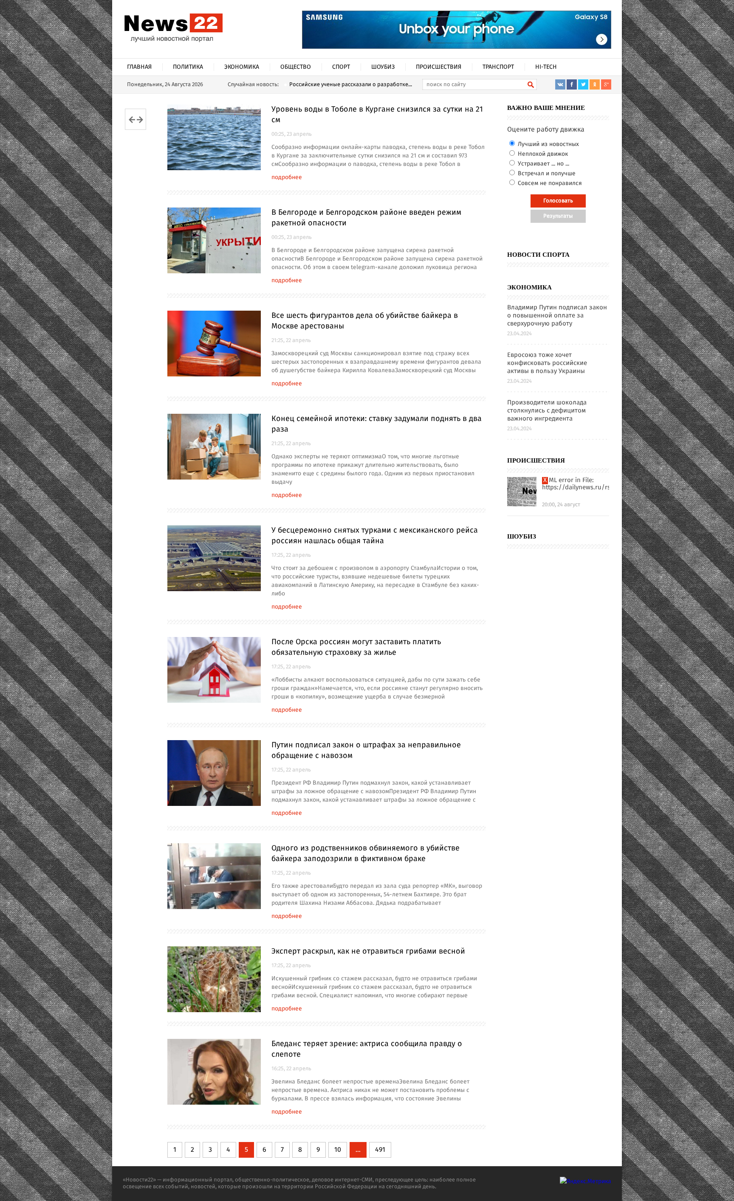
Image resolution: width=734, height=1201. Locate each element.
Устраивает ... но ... (542, 163)
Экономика (241, 67)
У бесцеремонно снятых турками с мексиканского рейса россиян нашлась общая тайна (374, 536)
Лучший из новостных (547, 144)
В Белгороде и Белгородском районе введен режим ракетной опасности (366, 218)
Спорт (341, 67)
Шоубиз (383, 67)
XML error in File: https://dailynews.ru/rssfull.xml (575, 484)
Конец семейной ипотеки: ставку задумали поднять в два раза (376, 424)
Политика (188, 67)
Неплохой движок (542, 154)
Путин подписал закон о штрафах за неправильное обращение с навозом (366, 750)
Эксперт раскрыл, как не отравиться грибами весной (368, 951)
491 (380, 1150)
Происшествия (438, 67)
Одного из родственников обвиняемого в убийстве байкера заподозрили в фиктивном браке (365, 853)
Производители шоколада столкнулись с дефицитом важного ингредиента (547, 411)
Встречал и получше (546, 173)
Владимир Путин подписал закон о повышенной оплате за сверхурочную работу (557, 316)
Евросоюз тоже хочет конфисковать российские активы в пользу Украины (547, 363)
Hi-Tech (546, 67)
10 (337, 1150)
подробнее (286, 177)
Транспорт (498, 67)
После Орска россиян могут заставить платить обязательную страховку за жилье (356, 647)
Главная (139, 67)
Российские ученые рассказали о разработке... (350, 84)
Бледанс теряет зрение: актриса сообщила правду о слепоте (366, 1049)
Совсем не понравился (549, 183)
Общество (295, 67)
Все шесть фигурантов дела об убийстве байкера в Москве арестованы (364, 321)
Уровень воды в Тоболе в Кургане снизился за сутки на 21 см (377, 115)
